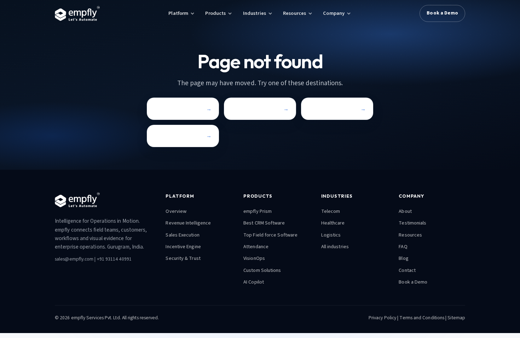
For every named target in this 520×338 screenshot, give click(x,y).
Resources (294, 13)
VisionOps (254, 258)
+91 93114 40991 (114, 259)
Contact (164, 135)
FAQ (403, 246)
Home (161, 108)
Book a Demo (442, 13)
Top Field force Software (270, 235)
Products (215, 13)
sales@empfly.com (74, 259)
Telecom (330, 211)
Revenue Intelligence (188, 223)
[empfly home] (77, 13)
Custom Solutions (262, 270)
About (405, 211)
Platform (178, 13)
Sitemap (456, 317)
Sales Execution (182, 235)
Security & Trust (183, 258)
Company (334, 13)
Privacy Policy (382, 317)
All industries (335, 246)
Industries (254, 13)
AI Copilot (253, 282)
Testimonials (412, 223)
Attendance (255, 246)
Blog (403, 258)
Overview (176, 211)
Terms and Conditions (421, 317)
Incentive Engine (183, 246)
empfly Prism (257, 211)
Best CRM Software (264, 223)
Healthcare (333, 223)
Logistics (331, 235)
